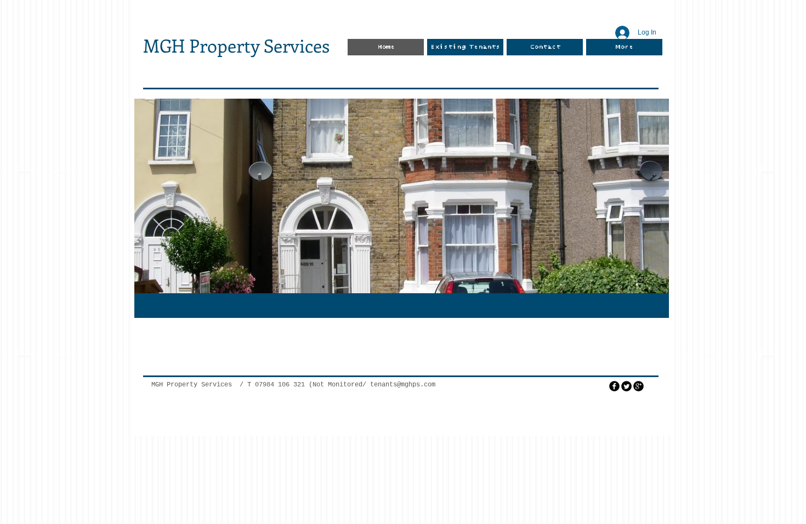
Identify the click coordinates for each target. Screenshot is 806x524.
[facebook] (614, 386)
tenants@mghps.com (402, 385)
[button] (401, 196)
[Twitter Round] (626, 386)
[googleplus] (638, 386)
